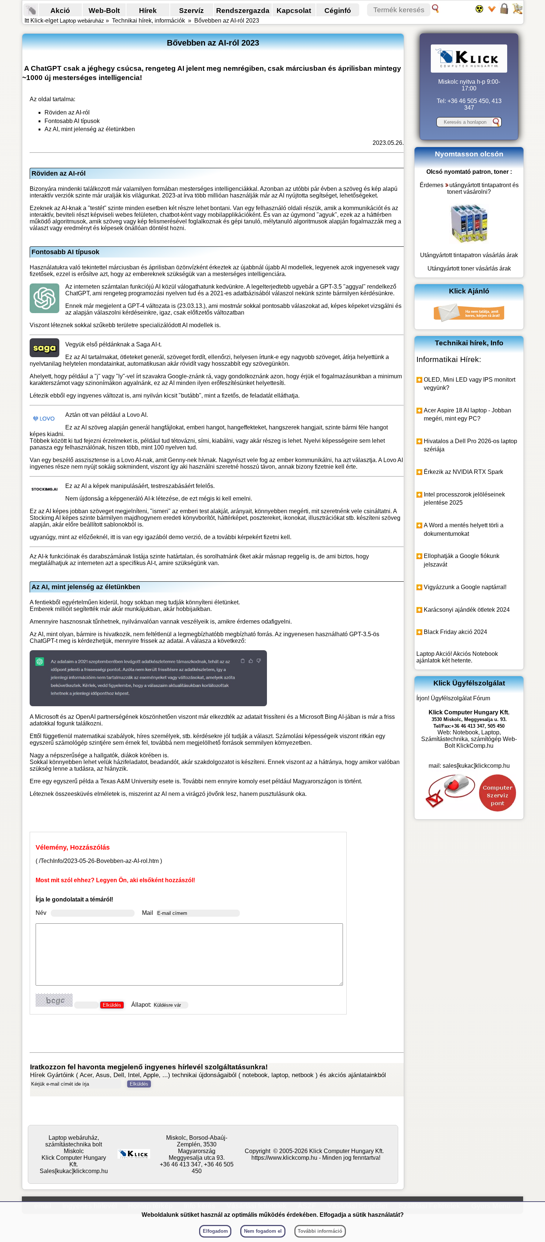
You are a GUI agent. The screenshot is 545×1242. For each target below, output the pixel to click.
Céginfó (337, 10)
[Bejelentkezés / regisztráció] (505, 12)
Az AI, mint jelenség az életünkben (89, 129)
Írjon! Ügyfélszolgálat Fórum (453, 698)
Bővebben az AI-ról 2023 (226, 20)
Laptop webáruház (82, 20)
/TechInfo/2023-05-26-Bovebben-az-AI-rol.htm (99, 861)
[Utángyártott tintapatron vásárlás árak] (469, 242)
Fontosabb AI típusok (72, 121)
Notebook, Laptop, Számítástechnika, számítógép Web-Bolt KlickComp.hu (469, 739)
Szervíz (191, 10)
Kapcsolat (294, 10)
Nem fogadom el (263, 1231)
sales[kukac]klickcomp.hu (476, 766)
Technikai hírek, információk (148, 20)
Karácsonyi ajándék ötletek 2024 (467, 610)
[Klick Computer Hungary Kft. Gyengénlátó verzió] (481, 12)
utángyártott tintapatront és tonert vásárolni (483, 188)
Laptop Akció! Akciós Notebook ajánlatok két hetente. (457, 657)
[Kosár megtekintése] (517, 12)
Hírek (148, 10)
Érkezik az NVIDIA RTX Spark (463, 472)
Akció (60, 10)
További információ (320, 1231)
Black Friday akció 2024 (455, 632)
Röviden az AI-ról (67, 112)
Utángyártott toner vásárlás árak (469, 268)
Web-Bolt (104, 10)
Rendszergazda (243, 10)
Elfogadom (215, 1231)
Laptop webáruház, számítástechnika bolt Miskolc (73, 1144)
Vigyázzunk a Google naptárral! (465, 587)
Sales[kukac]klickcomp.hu (74, 1171)
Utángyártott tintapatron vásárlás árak (469, 255)
